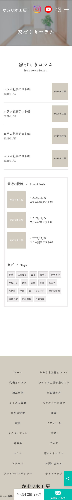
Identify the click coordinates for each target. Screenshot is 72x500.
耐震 (42, 282)
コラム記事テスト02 (17, 133)
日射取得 (39, 299)
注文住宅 (22, 274)
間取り (43, 274)
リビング (13, 282)
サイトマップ (54, 473)
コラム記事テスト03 (17, 111)
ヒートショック (36, 290)
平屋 (22, 290)
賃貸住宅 (13, 299)
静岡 (11, 274)
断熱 (24, 282)
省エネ (52, 282)
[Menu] (66, 9)
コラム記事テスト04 (17, 89)
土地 (33, 274)
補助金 (12, 290)
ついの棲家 (54, 290)
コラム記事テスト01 (17, 156)
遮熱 (33, 282)
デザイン (55, 274)
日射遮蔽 (26, 299)
